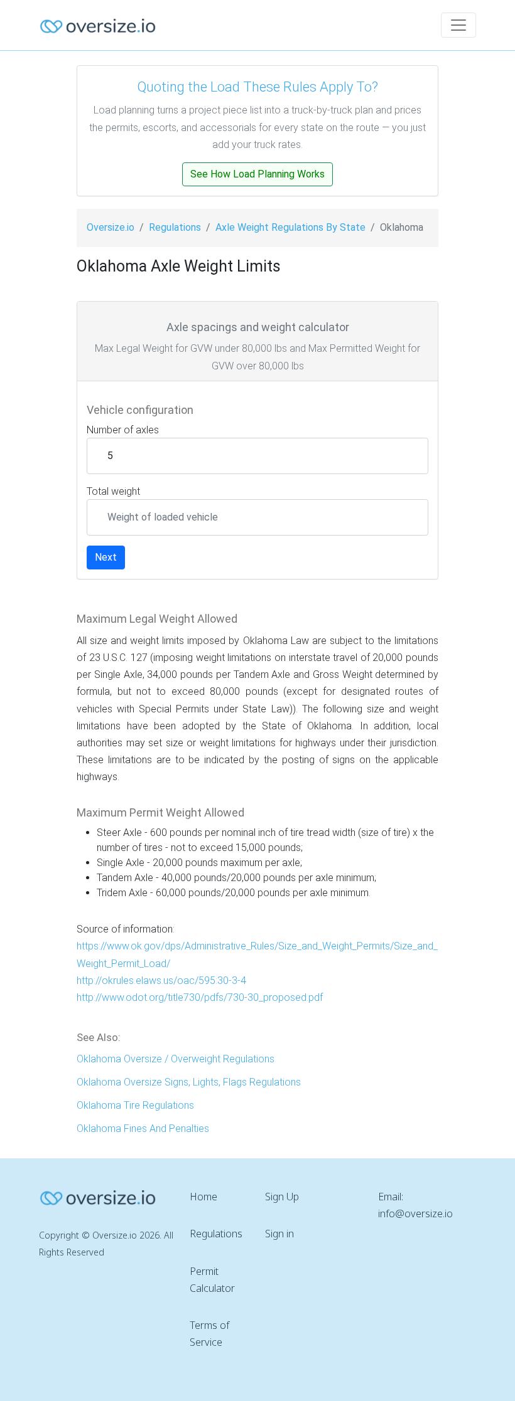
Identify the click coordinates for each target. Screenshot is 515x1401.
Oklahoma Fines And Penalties (143, 1128)
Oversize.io (110, 227)
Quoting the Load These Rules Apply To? (257, 87)
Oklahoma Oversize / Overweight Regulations (175, 1059)
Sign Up (282, 1196)
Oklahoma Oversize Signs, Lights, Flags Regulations (189, 1082)
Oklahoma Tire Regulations (135, 1105)
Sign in (279, 1233)
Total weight (113, 491)
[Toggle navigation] (458, 25)
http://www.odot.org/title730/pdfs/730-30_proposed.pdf (200, 997)
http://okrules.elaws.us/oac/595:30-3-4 (161, 980)
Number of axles (123, 430)
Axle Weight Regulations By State (290, 227)
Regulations (175, 227)
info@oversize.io (415, 1213)
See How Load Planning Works (257, 174)
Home (203, 1196)
